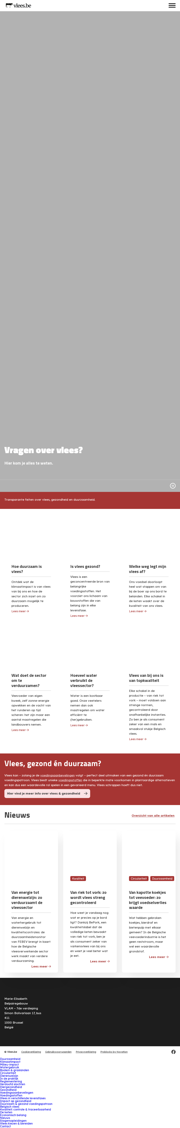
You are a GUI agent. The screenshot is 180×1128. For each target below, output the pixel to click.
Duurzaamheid (10, 1059)
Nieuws (5, 1118)
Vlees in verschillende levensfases (23, 1098)
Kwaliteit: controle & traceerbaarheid (25, 1109)
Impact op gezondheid (15, 1101)
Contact (5, 1126)
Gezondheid (8, 1090)
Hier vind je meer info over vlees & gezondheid (43, 793)
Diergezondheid (11, 1087)
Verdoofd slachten (12, 1084)
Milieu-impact (9, 1064)
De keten (6, 1112)
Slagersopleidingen (13, 1120)
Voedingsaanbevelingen (16, 1092)
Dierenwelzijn (9, 1075)
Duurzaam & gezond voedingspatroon (26, 1104)
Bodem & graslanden (14, 1070)
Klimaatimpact (10, 1061)
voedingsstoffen (70, 780)
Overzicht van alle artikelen (153, 815)
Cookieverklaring (31, 1051)
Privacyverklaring (86, 1051)
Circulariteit (8, 1073)
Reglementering (11, 1081)
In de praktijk (9, 1078)
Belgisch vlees (9, 1106)
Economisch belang (13, 1115)
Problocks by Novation (114, 1051)
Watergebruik (9, 1067)
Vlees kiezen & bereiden (16, 1123)
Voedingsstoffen (11, 1095)
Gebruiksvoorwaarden (58, 1051)
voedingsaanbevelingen (57, 775)
